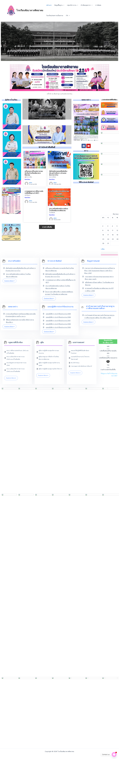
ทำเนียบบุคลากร (86, 5)
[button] (3, 41)
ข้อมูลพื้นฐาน (58, 5)
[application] (63, 5)
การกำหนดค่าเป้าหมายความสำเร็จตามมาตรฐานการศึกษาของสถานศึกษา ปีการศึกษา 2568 (99, 316)
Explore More (8, 281)
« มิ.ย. (103, 249)
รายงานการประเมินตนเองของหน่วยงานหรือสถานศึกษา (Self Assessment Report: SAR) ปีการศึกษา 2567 (99, 270)
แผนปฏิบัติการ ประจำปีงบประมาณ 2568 (58, 317)
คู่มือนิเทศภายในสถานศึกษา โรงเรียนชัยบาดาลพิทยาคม (99, 283)
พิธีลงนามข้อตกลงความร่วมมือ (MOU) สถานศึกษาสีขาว (20, 321)
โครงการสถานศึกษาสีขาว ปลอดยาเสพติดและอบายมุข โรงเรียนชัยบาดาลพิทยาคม (59, 293)
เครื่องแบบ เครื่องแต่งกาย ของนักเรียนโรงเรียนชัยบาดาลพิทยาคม (34, 173)
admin (30, 182)
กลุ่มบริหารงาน (71, 5)
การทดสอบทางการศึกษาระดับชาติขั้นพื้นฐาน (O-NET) (61, 281)
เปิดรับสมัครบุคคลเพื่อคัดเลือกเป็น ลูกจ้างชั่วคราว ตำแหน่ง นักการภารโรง (58, 173)
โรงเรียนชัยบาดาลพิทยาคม (29, 10)
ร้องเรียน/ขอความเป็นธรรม (54, 15)
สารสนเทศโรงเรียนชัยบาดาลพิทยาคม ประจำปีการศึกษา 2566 (99, 289)
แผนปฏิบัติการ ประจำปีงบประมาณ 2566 (58, 324)
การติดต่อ (98, 5)
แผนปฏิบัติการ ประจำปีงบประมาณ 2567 (58, 320)
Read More (27, 179)
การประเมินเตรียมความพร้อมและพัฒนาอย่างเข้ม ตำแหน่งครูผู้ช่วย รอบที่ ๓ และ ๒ (21, 315)
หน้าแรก (49, 5)
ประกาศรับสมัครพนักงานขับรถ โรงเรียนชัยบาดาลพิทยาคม (18, 275)
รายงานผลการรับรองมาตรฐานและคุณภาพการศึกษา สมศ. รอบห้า (99, 278)
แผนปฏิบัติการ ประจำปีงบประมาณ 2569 (58, 314)
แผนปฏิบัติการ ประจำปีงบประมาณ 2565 (58, 327)
